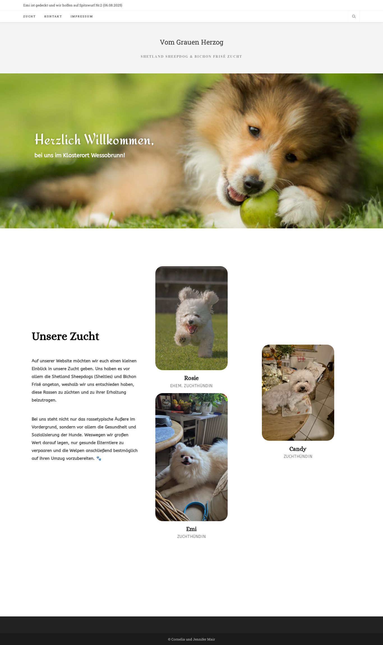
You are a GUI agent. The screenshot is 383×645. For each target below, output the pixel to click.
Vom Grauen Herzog (191, 42)
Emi (191, 529)
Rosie (191, 378)
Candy (297, 449)
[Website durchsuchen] (354, 17)
